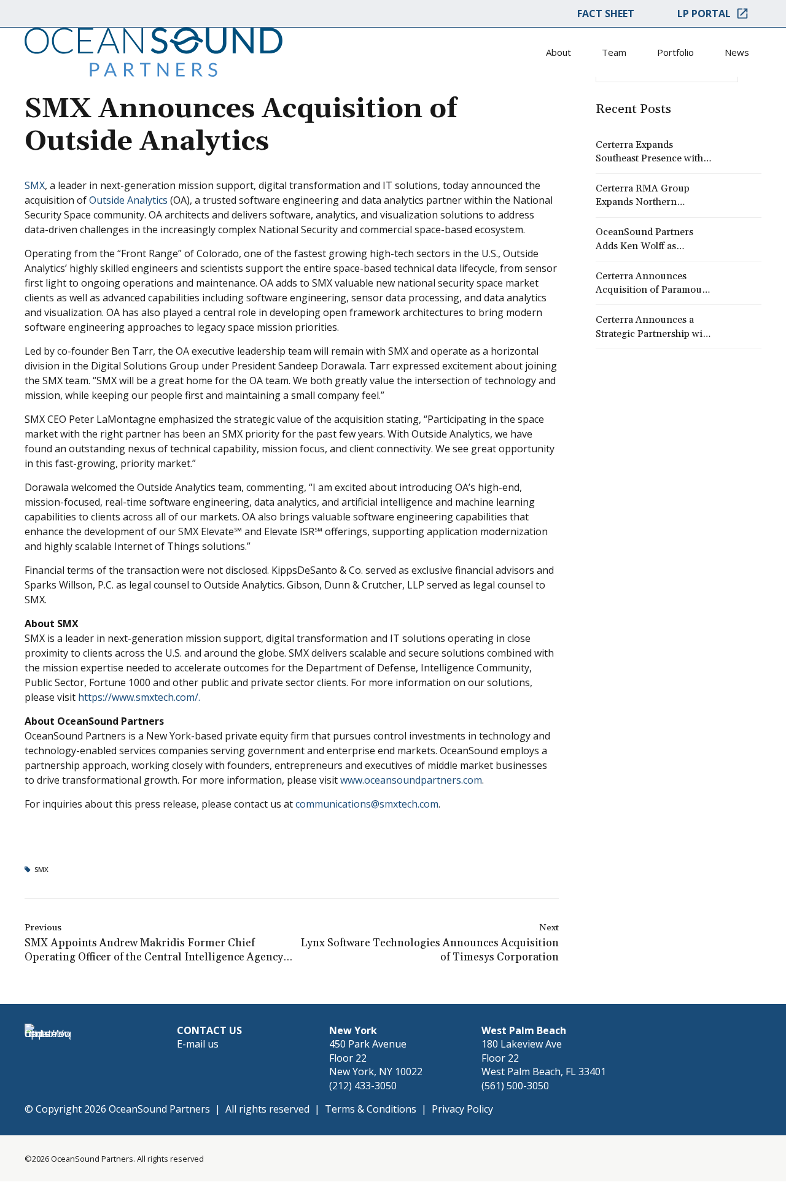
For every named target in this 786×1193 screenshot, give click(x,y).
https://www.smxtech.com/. (139, 697)
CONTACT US (209, 1030)
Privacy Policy (462, 1109)
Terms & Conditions (370, 1109)
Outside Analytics (128, 200)
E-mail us (198, 1044)
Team (614, 52)
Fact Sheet (605, 13)
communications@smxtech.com (366, 804)
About (558, 52)
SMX (35, 185)
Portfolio (675, 52)
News (737, 52)
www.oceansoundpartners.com (411, 780)
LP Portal (704, 13)
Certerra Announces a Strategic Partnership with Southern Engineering (653, 333)
